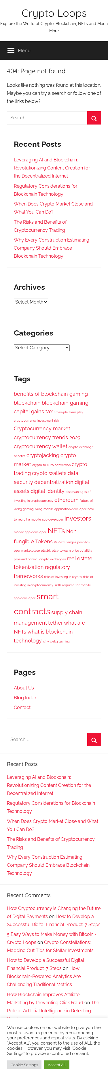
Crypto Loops (54, 12)
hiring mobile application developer (60, 509)
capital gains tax (33, 411)
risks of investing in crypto (63, 576)
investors (78, 518)
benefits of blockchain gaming (51, 394)
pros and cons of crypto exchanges (40, 559)
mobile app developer (30, 532)
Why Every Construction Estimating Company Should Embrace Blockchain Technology (51, 248)
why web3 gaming (56, 641)
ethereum (66, 500)
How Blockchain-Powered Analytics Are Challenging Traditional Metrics (44, 976)
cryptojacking (42, 455)
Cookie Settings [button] (24, 1065)
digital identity (48, 491)
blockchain (27, 403)
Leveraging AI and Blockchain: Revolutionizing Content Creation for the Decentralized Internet (52, 168)
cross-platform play (68, 412)
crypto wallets (49, 473)
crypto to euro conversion (51, 465)
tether (55, 623)
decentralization (53, 482)
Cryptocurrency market (42, 428)
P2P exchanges (65, 542)
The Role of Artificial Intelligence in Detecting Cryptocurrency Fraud (53, 1011)
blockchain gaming (65, 403)
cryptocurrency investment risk (36, 420)
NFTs (56, 530)
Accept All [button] (57, 1065)
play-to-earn (61, 550)
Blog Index (25, 697)
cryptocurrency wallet (40, 446)
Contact (22, 707)
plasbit (46, 550)
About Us (24, 688)
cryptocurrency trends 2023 (47, 437)
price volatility (82, 550)
